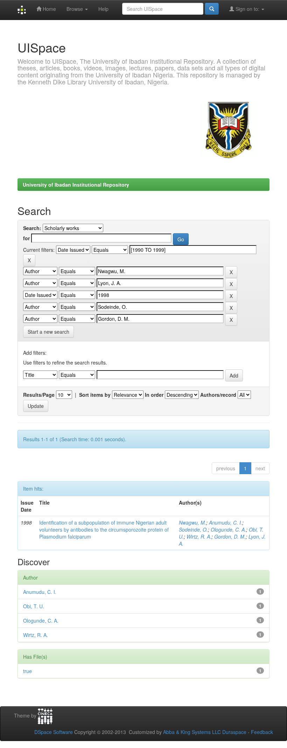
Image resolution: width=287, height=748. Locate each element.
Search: (32, 227)
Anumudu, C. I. (225, 522)
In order (154, 394)
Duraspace (234, 731)
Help (103, 8)
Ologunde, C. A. (228, 529)
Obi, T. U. (33, 606)
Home (48, 8)
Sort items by (95, 394)
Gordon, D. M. (230, 536)
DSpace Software (53, 731)
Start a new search (48, 331)
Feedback (262, 731)
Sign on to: (247, 8)
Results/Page (39, 394)
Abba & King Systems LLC (192, 731)
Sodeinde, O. (193, 529)
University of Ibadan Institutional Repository (76, 184)
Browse (75, 8)
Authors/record (218, 394)
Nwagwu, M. (192, 522)
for (26, 238)
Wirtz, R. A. (199, 536)
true (27, 670)
